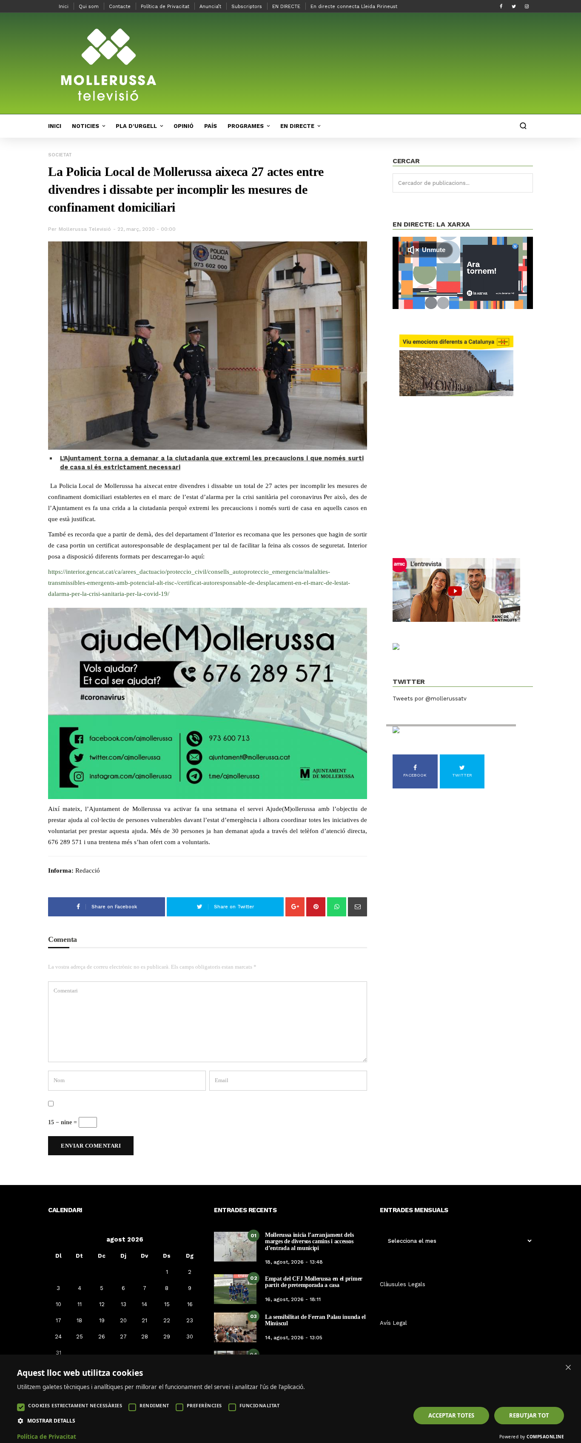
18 (79, 1320)
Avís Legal (393, 1323)
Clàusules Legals (402, 1284)
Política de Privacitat (165, 6)
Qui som (89, 6)
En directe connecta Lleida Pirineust (353, 6)
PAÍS (210, 126)
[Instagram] (526, 6)
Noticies (85, 126)
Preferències (204, 1405)
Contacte (120, 6)
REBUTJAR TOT (529, 1415)
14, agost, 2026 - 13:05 (293, 1338)
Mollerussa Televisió (85, 229)
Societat (60, 155)
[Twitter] (513, 6)
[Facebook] (501, 6)
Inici (63, 6)
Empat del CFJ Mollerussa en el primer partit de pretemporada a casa (313, 1282)
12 (102, 1304)
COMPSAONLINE (545, 1437)
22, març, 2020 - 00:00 (146, 229)
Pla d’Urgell (136, 126)
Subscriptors (246, 6)
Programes (246, 126)
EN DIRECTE (286, 6)
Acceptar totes (451, 1415)
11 (79, 1304)
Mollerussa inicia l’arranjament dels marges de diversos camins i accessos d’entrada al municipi (309, 1241)
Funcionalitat (259, 1405)
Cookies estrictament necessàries (75, 1405)
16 (190, 1304)
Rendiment (154, 1405)
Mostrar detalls (51, 1420)
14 (144, 1304)
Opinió (184, 126)
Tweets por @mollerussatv (430, 698)
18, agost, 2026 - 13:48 (294, 1262)
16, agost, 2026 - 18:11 (293, 1299)
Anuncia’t (210, 6)
